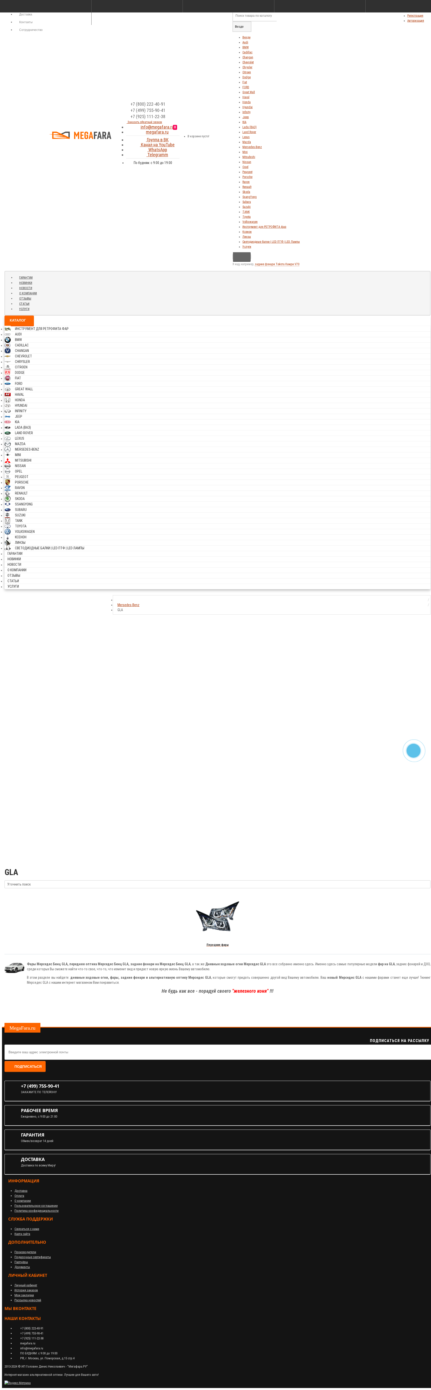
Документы (22, 1267)
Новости (25, 288)
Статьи (24, 304)
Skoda (246, 192)
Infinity (246, 112)
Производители (25, 1252)
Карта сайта (22, 1234)
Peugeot (247, 172)
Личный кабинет (25, 1285)
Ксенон (247, 232)
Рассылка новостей (27, 1300)
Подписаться (28, 1066)
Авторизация (415, 20)
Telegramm (157, 154)
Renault (246, 187)
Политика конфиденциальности (36, 1211)
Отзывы (25, 298)
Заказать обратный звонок (144, 122)
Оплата (19, 1196)
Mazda (246, 142)
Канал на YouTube (157, 144)
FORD (245, 87)
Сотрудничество (30, 30)
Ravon (246, 182)
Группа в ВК (157, 139)
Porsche (247, 177)
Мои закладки (24, 1295)
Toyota (246, 217)
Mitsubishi (248, 157)
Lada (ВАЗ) (249, 127)
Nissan (246, 162)
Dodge (246, 77)
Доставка (20, 1191)
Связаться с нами (26, 1229)
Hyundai (247, 107)
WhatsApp (157, 149)
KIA (244, 122)
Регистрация (415, 15)
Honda (246, 102)
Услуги (246, 246)
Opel (245, 167)
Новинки (25, 283)
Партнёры (21, 1262)
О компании (28, 293)
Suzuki (246, 207)
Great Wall (248, 92)
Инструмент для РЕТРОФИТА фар (264, 227)
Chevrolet (248, 62)
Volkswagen (250, 222)
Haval (245, 97)
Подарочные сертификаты (32, 1257)
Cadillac (247, 52)
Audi (245, 42)
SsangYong (249, 197)
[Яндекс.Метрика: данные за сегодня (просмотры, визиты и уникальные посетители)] (17, 1383)
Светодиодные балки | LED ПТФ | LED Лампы (271, 242)
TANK (246, 212)
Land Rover (249, 132)
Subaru (246, 202)
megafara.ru (157, 132)
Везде (246, 37)
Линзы (246, 237)
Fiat (244, 82)
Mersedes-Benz (252, 147)
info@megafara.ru (157, 127)
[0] (180, 134)
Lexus (246, 137)
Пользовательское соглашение (36, 1206)
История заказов (26, 1290)
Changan (247, 57)
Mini (245, 152)
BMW (245, 47)
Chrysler (247, 67)
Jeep (245, 117)
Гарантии (26, 277)
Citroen (246, 72)
